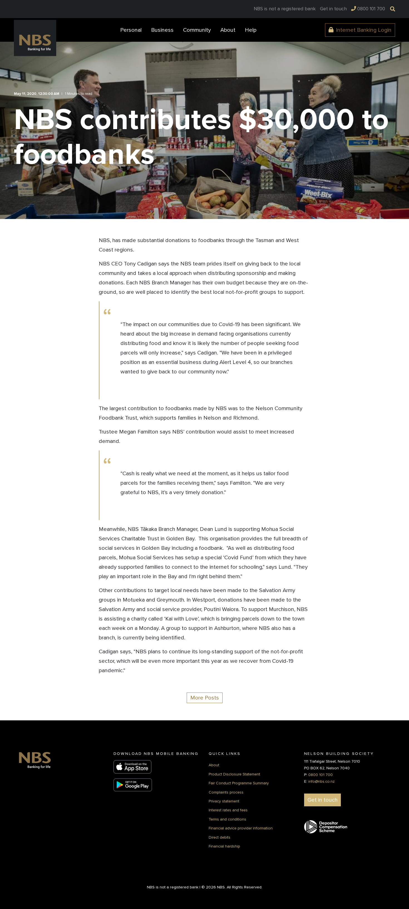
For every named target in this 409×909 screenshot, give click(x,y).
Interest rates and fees (228, 810)
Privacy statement (224, 801)
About (214, 765)
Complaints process (226, 792)
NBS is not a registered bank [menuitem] (285, 8)
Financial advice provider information (241, 828)
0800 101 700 (320, 774)
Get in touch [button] (322, 800)
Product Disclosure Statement (234, 774)
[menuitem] (333, 8)
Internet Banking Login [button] (363, 30)
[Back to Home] (35, 38)
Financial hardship (224, 846)
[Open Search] (391, 8)
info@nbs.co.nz (321, 781)
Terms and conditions (227, 819)
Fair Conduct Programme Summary (239, 783)
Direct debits (219, 837)
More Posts (204, 697)
